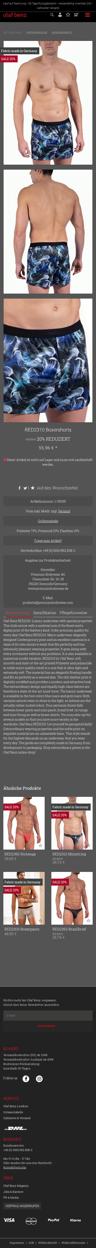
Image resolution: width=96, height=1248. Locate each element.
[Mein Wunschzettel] (68, 14)
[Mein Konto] (60, 14)
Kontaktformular (14, 1167)
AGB (31, 1242)
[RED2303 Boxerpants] (24, 898)
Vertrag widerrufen (22, 1206)
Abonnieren (46, 1026)
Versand (64, 511)
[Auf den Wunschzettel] (40, 845)
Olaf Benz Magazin (16, 1186)
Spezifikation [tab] (44, 612)
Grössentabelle (13, 1112)
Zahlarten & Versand (17, 1118)
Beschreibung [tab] (18, 612)
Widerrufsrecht (47, 1242)
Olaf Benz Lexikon (15, 1106)
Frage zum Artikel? (48, 541)
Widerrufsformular (73, 1242)
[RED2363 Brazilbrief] (72, 898)
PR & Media (11, 1197)
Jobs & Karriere (13, 1192)
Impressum (17, 1242)
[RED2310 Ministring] (72, 823)
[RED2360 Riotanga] (24, 823)
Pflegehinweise (73, 612)
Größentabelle (48, 521)
